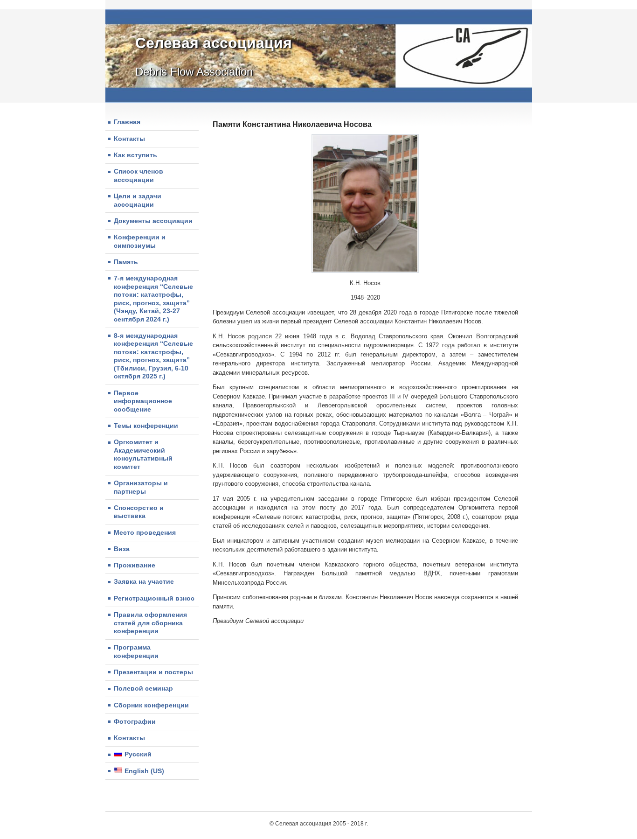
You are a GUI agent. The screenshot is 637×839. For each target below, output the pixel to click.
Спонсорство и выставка (139, 512)
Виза (122, 548)
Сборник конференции (151, 705)
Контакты (129, 138)
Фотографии (135, 721)
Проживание (134, 565)
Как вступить (135, 155)
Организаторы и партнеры (141, 487)
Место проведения (145, 532)
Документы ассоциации (153, 220)
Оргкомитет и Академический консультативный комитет (143, 454)
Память (126, 262)
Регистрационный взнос (154, 598)
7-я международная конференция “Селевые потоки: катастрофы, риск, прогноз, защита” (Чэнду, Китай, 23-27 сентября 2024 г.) (153, 298)
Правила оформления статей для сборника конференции (150, 623)
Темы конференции (146, 425)
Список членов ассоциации (138, 175)
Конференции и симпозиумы (140, 241)
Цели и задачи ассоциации (137, 200)
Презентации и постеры (153, 672)
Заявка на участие (144, 581)
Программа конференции (136, 651)
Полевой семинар (143, 688)
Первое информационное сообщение (143, 401)
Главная (127, 122)
